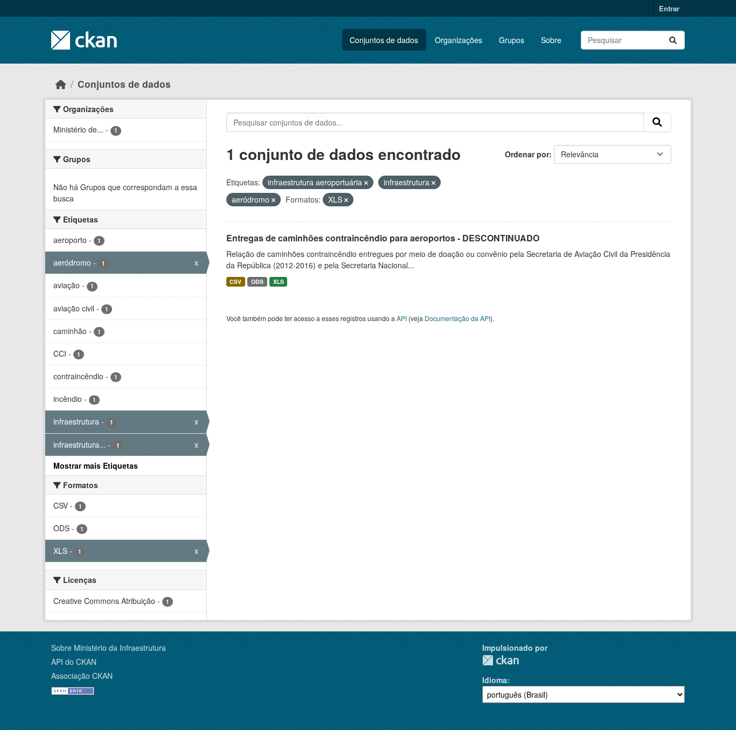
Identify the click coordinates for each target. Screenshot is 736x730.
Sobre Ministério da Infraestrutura (108, 647)
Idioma (494, 680)
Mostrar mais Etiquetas (95, 465)
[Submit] (673, 40)
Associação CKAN (82, 675)
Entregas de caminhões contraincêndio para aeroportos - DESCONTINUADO (382, 238)
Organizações (458, 39)
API (402, 318)
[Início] (60, 84)
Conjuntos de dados (384, 39)
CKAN (500, 660)
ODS (257, 281)
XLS (278, 281)
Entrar (669, 8)
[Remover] (366, 182)
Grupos (511, 39)
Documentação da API (457, 318)
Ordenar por (527, 154)
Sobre (551, 39)
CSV (235, 281)
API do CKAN (73, 661)
